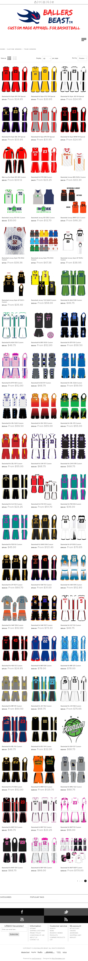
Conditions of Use (37, 935)
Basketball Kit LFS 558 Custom (12, 787)
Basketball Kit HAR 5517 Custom (41, 625)
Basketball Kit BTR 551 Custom (71, 342)
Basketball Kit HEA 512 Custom (12, 666)
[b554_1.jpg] (14, 850)
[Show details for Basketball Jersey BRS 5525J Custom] (73, 160)
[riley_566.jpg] (73, 688)
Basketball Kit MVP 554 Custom (12, 868)
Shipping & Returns (37, 931)
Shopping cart (75, 935)
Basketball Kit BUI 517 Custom (41, 383)
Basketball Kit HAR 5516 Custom (12, 625)
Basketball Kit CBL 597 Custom (12, 464)
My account (74, 928)
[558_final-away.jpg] (14, 769)
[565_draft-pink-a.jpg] (14, 365)
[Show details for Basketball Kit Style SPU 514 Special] (14, 79)
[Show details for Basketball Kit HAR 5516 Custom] (14, 608)
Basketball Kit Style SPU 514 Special (13, 96)
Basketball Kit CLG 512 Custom (12, 504)
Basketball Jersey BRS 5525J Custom (73, 177)
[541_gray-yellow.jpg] (14, 688)
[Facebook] (22, 912)
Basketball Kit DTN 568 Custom (41, 177)
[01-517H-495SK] (44, 446)
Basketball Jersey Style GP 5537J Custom (13, 301)
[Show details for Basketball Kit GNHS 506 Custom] (44, 527)
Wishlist (73, 937)
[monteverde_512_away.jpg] (14, 487)
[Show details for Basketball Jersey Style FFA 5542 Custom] (14, 240)
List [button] (14, 58)
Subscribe (14, 934)
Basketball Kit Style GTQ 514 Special (43, 96)
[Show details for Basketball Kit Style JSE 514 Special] (73, 79)
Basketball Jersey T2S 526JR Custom (43, 300)
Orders (73, 931)
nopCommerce (36, 958)
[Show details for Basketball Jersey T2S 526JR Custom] (44, 283)
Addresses (74, 933)
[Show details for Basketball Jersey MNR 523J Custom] (73, 200)
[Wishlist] (40, 2)
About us (33, 937)
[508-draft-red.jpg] (44, 648)
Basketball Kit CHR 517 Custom (41, 464)
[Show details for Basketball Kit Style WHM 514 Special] (73, 119)
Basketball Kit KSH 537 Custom (71, 746)
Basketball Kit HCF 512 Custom (71, 625)
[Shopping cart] (35, 2)
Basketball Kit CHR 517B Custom (71, 464)
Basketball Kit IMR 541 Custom (12, 706)
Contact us (34, 940)
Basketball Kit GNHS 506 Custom (42, 544)
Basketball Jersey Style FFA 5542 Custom (13, 259)
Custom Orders (14, 49)
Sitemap (33, 928)
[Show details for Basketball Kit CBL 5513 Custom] (44, 406)
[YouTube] (22, 919)
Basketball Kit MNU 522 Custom (71, 787)
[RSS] (66, 919)
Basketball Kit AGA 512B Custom (71, 300)
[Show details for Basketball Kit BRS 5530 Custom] (44, 325)
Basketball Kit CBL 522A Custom (71, 383)
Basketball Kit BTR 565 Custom (12, 383)
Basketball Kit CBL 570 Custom (71, 423)
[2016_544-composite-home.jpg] (14, 406)
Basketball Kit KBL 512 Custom (12, 746)
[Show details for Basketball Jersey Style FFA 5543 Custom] (44, 240)
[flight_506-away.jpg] (73, 487)
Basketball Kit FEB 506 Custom (71, 504)
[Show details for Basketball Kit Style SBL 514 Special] (14, 119)
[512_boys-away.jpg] (14, 648)
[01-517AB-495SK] (73, 446)
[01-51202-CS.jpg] (73, 608)
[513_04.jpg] (73, 810)
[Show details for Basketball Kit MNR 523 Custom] (44, 769)
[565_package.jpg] (73, 850)
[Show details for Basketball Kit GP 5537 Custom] (14, 567)
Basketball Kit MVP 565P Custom (71, 868)
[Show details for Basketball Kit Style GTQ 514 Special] (44, 79)
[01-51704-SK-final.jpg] (44, 365)
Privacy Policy (35, 933)
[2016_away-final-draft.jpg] (73, 769)
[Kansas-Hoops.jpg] (73, 729)
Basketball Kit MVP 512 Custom (41, 827)
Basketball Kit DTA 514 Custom (41, 504)
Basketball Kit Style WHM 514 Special (73, 137)
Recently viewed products (56, 934)
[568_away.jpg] (44, 160)
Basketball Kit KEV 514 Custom (41, 746)
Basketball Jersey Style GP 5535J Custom (72, 259)
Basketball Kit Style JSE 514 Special (72, 96)
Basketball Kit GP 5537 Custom (12, 585)
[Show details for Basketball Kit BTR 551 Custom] (73, 325)
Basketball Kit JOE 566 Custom (71, 706)
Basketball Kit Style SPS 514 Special (43, 137)
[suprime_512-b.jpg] (14, 810)
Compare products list (57, 939)
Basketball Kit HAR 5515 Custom (71, 585)
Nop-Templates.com (58, 958)
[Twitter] (66, 912)
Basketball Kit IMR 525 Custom (71, 666)
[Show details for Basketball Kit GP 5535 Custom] (73, 527)
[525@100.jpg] (73, 648)
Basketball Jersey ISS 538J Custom (43, 218)
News (52, 931)
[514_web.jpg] (44, 487)
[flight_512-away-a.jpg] (14, 527)
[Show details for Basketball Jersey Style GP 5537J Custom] (14, 283)
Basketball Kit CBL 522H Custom (12, 423)
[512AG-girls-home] (14, 325)
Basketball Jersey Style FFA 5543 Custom (42, 259)
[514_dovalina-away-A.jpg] (44, 119)
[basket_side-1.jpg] (14, 200)
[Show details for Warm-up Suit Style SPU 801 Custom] (14, 160)
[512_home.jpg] (44, 810)
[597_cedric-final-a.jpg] (14, 446)
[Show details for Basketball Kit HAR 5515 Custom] (73, 567)
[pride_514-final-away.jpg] (44, 729)
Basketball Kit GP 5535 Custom (71, 544)
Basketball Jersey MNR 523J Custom (73, 218)
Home (2, 49)
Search (52, 928)
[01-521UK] (44, 688)
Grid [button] (9, 58)
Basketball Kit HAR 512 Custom (41, 585)
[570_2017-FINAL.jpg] (73, 406)
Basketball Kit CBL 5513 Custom (41, 423)
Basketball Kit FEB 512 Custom (12, 544)
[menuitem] (39, 928)
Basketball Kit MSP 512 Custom (12, 827)
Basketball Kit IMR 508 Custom (41, 666)
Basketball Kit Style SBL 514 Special (13, 137)
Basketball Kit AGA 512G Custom (12, 342)
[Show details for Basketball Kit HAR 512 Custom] (44, 567)
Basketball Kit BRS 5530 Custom (42, 342)
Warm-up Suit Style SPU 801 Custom (14, 177)
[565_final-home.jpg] (44, 850)
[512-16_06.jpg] (14, 729)
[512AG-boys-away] (73, 283)
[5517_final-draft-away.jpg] (44, 608)
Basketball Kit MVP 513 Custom (71, 827)
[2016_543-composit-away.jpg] (73, 365)
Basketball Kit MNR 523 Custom (41, 787)
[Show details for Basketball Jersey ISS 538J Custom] (44, 200)
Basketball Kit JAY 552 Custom (41, 706)
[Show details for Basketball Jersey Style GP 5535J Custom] (73, 240)
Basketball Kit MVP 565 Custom (41, 868)
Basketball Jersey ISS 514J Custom (13, 218)
